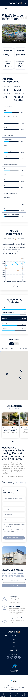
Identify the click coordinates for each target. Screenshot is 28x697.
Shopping (14, 348)
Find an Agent (13, 597)
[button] (21, 371)
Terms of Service (19, 531)
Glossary (13, 687)
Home (5, 8)
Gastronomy (23, 348)
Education (5, 348)
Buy (14, 639)
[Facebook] (8, 657)
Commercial (14, 650)
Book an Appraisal (15, 606)
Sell (14, 643)
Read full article (10, 436)
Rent (14, 646)
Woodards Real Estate (12, 636)
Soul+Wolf (16, 689)
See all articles (14, 409)
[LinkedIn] (19, 657)
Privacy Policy (10, 531)
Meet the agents (14, 585)
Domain (20, 286)
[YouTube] (15, 657)
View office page (14, 580)
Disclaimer (7, 687)
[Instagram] (11, 657)
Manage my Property (16, 618)
